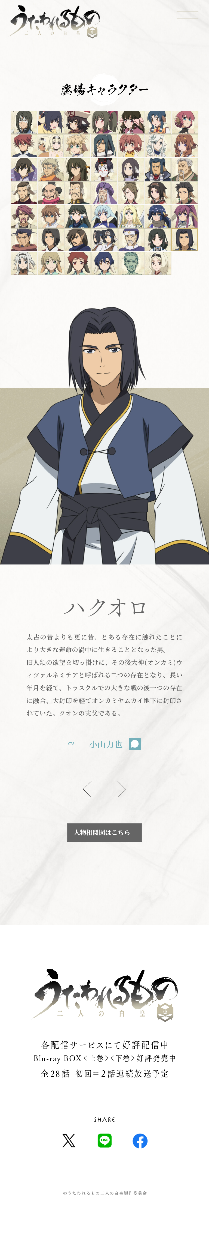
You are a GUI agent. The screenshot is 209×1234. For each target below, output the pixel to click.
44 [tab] (51, 263)
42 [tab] (184, 239)
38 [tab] (77, 239)
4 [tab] (104, 122)
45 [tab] (77, 263)
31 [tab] (77, 216)
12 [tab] (131, 145)
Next (122, 789)
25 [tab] (104, 192)
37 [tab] (51, 239)
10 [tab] (77, 145)
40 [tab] (131, 239)
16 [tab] (51, 169)
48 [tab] (158, 263)
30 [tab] (51, 216)
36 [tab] (24, 239)
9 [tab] (50, 145)
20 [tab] (158, 169)
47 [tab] (131, 263)
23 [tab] (51, 192)
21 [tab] (184, 169)
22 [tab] (24, 192)
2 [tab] (51, 122)
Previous (87, 789)
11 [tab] (104, 145)
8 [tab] (24, 145)
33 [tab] (131, 216)
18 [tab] (104, 169)
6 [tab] (158, 122)
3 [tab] (77, 122)
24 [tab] (77, 192)
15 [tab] (24, 169)
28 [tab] (184, 192)
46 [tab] (104, 263)
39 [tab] (104, 239)
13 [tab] (158, 145)
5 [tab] (131, 122)
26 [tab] (131, 192)
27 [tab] (158, 192)
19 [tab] (131, 169)
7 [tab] (185, 122)
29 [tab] (24, 216)
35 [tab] (184, 216)
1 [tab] (24, 122)
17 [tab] (77, 169)
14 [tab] (184, 145)
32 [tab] (104, 216)
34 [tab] (158, 216)
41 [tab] (158, 239)
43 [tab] (24, 263)
